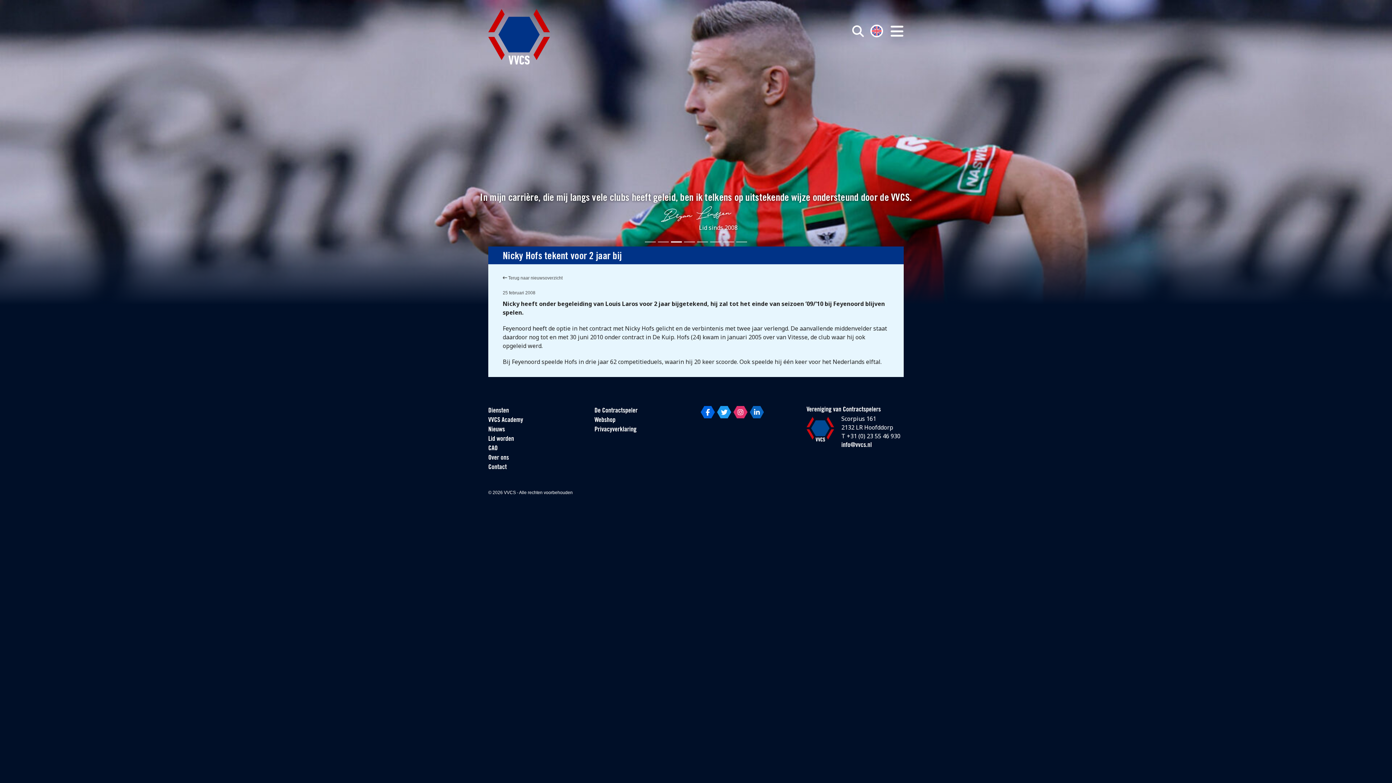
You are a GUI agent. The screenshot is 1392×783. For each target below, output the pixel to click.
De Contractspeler (616, 411)
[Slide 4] (689, 242)
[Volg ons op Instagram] (740, 412)
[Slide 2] (663, 242)
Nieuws (496, 430)
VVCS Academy (505, 420)
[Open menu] (897, 31)
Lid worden (501, 439)
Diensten (498, 411)
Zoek (775, 64)
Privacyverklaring (615, 430)
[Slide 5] (702, 242)
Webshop (605, 420)
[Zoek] (858, 31)
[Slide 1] (650, 242)
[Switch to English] (876, 30)
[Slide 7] (728, 242)
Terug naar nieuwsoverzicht (535, 278)
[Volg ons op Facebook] (708, 412)
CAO (493, 449)
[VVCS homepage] (519, 37)
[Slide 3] (676, 242)
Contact (497, 467)
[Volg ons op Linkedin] (757, 412)
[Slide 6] (715, 242)
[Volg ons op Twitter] (724, 412)
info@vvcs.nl (856, 445)
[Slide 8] (741, 242)
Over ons (498, 458)
